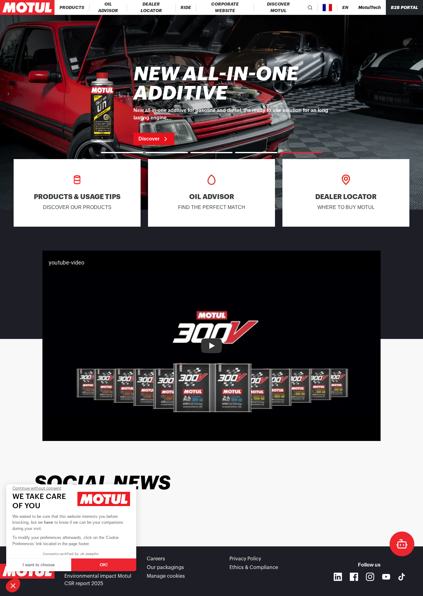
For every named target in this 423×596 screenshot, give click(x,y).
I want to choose (39, 564)
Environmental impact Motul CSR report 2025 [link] (97, 580)
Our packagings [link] (165, 567)
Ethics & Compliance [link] (253, 567)
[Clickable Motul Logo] (27, 7)
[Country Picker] (327, 7)
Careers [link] (156, 558)
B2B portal (404, 7)
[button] (13, 585)
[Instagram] (370, 576)
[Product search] (310, 7)
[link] (186, 7)
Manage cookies (166, 576)
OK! (104, 564)
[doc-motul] (402, 544)
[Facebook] (354, 576)
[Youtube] (386, 576)
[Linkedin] (338, 576)
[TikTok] (401, 576)
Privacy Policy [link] (245, 558)
